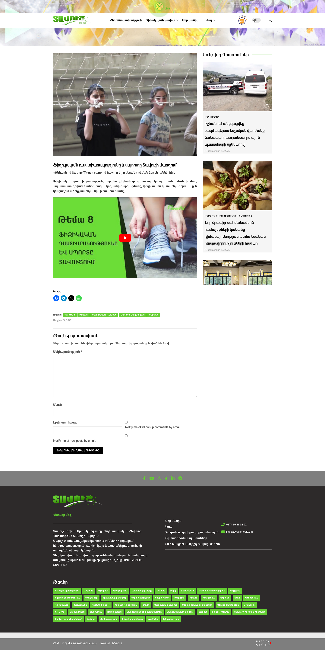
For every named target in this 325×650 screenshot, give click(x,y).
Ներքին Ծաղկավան (133, 315)
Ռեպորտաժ (212, 117)
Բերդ (173, 591)
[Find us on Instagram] (159, 478)
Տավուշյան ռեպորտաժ (68, 619)
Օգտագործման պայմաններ (186, 538)
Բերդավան (187, 591)
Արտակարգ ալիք (142, 591)
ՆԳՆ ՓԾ (60, 612)
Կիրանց (224, 598)
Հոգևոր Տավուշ (101, 605)
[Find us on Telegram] (180, 478)
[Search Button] (270, 20)
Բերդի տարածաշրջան (212, 591)
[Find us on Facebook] (144, 478)
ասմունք (153, 619)
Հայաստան (61, 605)
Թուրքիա (179, 598)
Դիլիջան (70, 315)
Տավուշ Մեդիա (220, 612)
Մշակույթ (249, 605)
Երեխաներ (91, 598)
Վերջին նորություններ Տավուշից (228, 216)
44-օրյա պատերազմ (67, 591)
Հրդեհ (145, 605)
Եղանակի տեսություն (67, 598)
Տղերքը (91, 619)
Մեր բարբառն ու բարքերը (197, 605)
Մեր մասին (190, 20)
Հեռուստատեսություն (126, 20)
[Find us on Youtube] (151, 478)
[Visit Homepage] (73, 20)
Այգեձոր (88, 591)
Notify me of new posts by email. (74, 440)
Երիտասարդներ (140, 598)
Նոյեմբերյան (77, 612)
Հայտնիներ (80, 605)
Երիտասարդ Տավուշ (114, 598)
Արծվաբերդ (120, 591)
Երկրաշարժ (162, 598)
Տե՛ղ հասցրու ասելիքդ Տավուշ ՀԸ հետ (192, 544)
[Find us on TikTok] (166, 478)
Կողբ (237, 598)
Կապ (168, 526)
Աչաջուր (103, 591)
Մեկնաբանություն (68, 352)
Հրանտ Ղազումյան (126, 605)
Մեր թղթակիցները (228, 605)
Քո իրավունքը (108, 619)
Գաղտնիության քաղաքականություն (192, 532)
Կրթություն (251, 598)
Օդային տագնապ (132, 619)
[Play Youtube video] (125, 237)
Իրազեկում (209, 598)
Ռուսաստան (114, 612)
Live (167, 8)
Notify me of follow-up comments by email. (153, 427)
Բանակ (161, 591)
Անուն (57, 404)
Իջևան (83, 315)
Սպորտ (153, 315)
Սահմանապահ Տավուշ (180, 612)
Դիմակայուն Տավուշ (160, 20)
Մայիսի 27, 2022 (62, 320)
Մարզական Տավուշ (104, 315)
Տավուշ (203, 612)
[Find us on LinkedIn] (173, 478)
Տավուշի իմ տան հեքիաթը (249, 612)
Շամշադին (96, 612)
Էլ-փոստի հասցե (65, 422)
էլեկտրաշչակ (171, 619)
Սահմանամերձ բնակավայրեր (144, 612)
